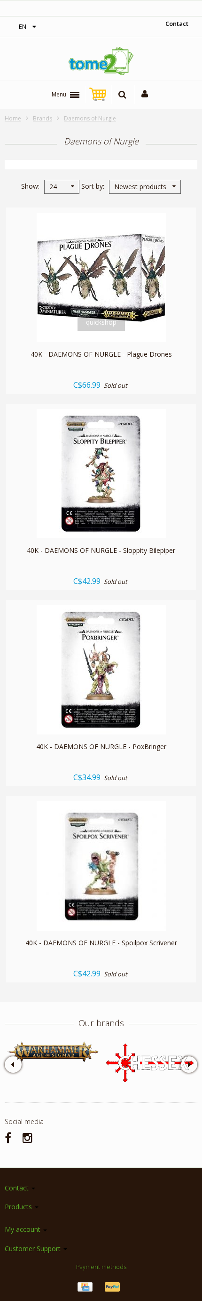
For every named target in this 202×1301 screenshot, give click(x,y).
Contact (176, 23)
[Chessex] (149, 1062)
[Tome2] (101, 61)
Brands (42, 118)
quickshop (101, 322)
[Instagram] (27, 1137)
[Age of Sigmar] (53, 1051)
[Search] (122, 94)
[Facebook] (8, 1137)
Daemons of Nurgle (90, 118)
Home (13, 118)
